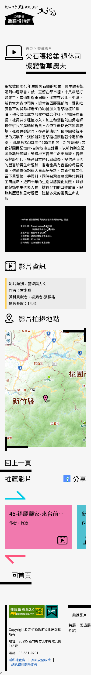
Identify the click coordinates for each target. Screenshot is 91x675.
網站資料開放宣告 (24, 664)
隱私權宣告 (17, 659)
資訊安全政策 (41, 659)
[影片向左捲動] (15, 495)
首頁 (29, 48)
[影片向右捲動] (15, 559)
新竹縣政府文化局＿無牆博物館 (30, 15)
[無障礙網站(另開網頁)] (27, 612)
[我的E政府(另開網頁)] (52, 612)
